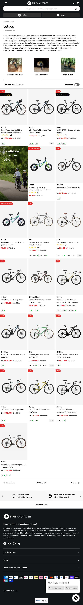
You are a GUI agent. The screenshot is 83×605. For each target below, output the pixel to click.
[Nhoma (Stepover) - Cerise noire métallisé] (41, 276)
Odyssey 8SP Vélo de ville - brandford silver (39, 243)
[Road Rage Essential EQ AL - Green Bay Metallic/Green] (13, 107)
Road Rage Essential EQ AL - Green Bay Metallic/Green (12, 131)
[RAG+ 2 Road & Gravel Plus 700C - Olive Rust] (69, 331)
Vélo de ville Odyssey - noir (67, 242)
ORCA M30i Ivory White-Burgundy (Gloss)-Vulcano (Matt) (67, 301)
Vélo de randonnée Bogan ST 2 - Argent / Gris (13, 465)
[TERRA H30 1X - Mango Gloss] (13, 276)
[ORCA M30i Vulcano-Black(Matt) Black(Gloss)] (69, 386)
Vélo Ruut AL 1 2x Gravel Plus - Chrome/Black (40, 131)
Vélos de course (41, 75)
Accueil (6, 21)
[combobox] (41, 8)
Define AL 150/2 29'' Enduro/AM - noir (69, 188)
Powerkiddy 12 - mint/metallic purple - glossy (13, 243)
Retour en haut (41, 505)
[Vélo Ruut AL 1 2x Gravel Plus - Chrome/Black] (41, 107)
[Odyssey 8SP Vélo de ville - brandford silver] (41, 219)
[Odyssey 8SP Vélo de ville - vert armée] (41, 331)
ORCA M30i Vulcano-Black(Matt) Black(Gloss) (67, 410)
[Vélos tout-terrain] (15, 65)
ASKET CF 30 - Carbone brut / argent (68, 131)
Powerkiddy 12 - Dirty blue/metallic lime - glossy (39, 188)
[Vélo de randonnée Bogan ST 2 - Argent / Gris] (13, 441)
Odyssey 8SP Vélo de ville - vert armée (39, 356)
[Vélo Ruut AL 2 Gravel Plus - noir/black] (41, 386)
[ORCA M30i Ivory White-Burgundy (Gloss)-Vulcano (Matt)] (69, 276)
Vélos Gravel (68, 75)
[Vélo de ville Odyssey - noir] (69, 219)
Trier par (7, 85)
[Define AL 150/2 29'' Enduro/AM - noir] (69, 164)
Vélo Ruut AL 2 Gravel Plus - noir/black (40, 410)
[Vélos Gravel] (68, 65)
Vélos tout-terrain (15, 75)
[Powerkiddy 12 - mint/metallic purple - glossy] (13, 219)
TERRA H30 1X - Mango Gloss (12, 300)
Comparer (68, 85)
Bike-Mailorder (12, 591)
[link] (16, 483)
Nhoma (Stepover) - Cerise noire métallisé (40, 301)
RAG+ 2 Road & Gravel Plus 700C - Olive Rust (67, 356)
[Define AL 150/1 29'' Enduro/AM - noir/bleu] (13, 331)
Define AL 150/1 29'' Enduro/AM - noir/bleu (13, 356)
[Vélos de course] (41, 65)
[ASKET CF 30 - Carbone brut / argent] (69, 107)
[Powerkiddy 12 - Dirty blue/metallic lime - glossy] (41, 164)
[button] (78, 3)
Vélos (12, 21)
